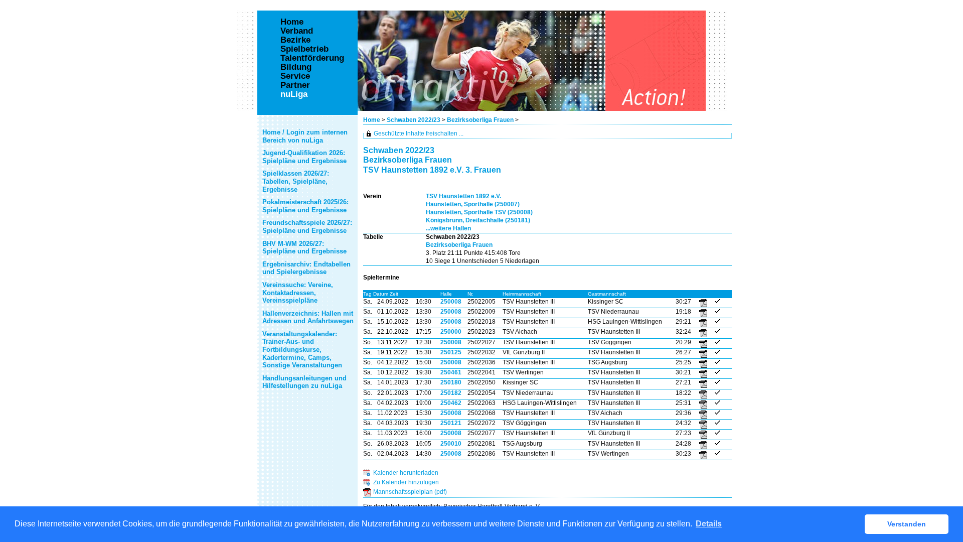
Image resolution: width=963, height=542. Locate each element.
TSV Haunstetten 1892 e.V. (463, 196)
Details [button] (709, 523)
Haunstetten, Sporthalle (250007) (473, 204)
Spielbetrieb (304, 49)
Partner (295, 85)
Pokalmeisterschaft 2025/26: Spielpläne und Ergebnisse (305, 206)
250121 (450, 423)
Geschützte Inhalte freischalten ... (418, 133)
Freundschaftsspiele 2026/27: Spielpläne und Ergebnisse (307, 226)
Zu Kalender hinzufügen (406, 482)
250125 (450, 352)
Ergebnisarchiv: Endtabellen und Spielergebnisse (306, 268)
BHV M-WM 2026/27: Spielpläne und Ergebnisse (304, 247)
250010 (450, 443)
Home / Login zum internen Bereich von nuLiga (305, 136)
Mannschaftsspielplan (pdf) (410, 491)
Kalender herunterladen (405, 472)
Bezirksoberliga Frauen (480, 119)
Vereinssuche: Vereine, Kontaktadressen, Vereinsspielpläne (297, 292)
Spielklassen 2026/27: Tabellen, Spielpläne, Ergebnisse (295, 181)
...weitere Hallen (448, 228)
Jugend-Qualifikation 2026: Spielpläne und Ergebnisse (304, 157)
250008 (450, 301)
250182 (450, 392)
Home (371, 119)
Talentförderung (312, 58)
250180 (450, 382)
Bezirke (295, 40)
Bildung (295, 67)
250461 (450, 372)
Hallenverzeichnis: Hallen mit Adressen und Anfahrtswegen (308, 317)
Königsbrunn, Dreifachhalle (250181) (478, 220)
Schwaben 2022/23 (413, 119)
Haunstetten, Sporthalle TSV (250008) (479, 212)
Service (295, 76)
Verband (296, 31)
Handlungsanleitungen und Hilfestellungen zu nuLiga (304, 382)
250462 (450, 402)
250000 (450, 331)
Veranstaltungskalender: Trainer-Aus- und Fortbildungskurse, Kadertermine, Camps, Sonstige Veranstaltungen (302, 349)
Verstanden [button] (906, 524)
